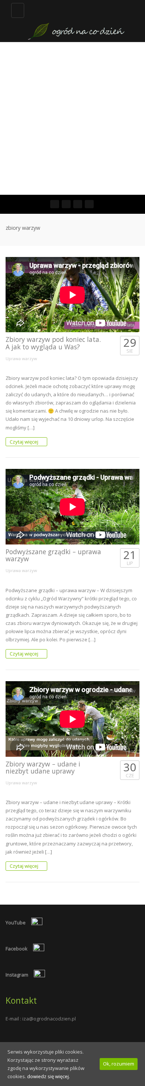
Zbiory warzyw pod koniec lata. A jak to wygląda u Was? (53, 343)
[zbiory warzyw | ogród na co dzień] (76, 21)
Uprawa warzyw (21, 358)
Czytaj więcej (24, 441)
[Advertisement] (72, 118)
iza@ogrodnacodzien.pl (49, 1018)
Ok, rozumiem (118, 1063)
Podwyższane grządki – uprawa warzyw (53, 555)
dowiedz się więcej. (48, 1076)
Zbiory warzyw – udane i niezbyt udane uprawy (43, 767)
